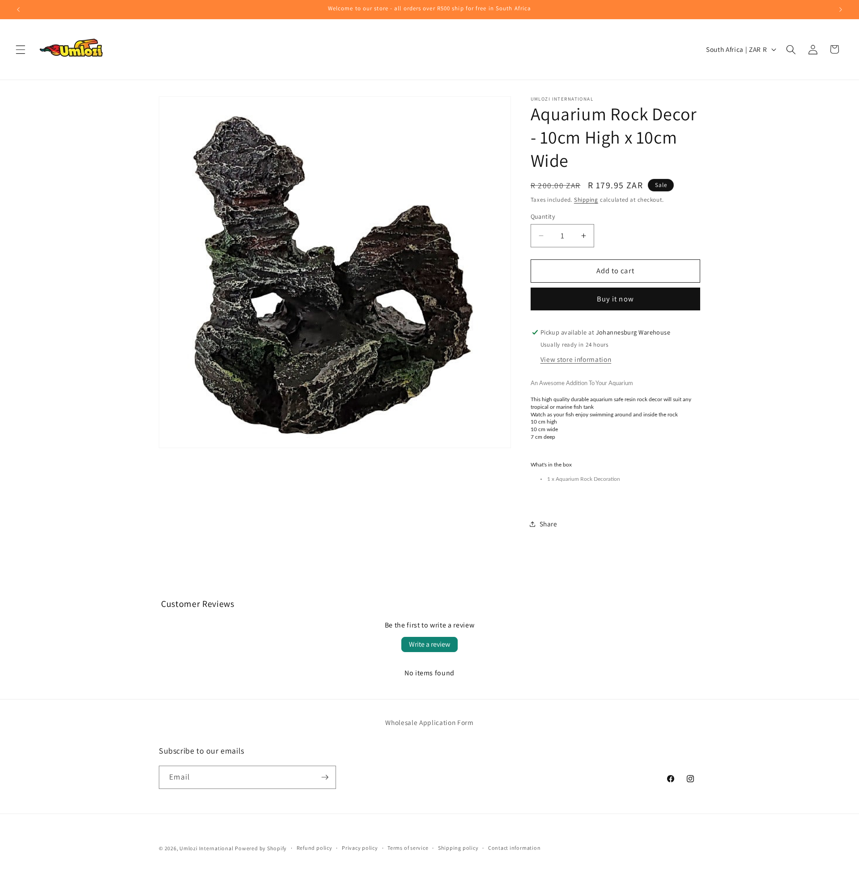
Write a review (429, 644)
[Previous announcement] (18, 9)
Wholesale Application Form (429, 722)
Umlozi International (206, 848)
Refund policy (314, 847)
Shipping (586, 199)
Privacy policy (360, 847)
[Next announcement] (840, 9)
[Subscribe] (325, 777)
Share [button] (548, 524)
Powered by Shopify (261, 848)
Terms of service (407, 847)
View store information (576, 359)
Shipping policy (458, 847)
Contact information (514, 847)
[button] (20, 49)
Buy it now (615, 299)
